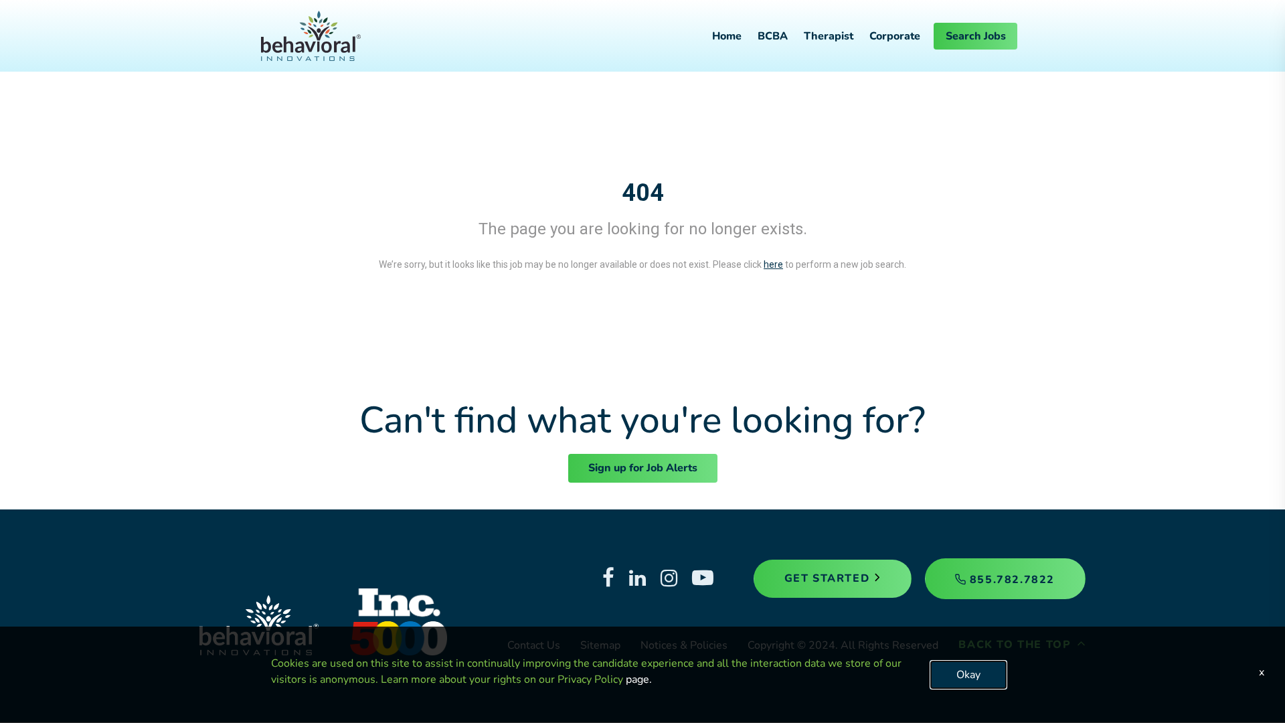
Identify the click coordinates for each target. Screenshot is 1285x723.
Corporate (894, 36)
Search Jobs (976, 36)
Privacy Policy (590, 679)
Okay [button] (968, 674)
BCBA (773, 36)
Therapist (828, 36)
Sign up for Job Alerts (642, 468)
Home (727, 36)
